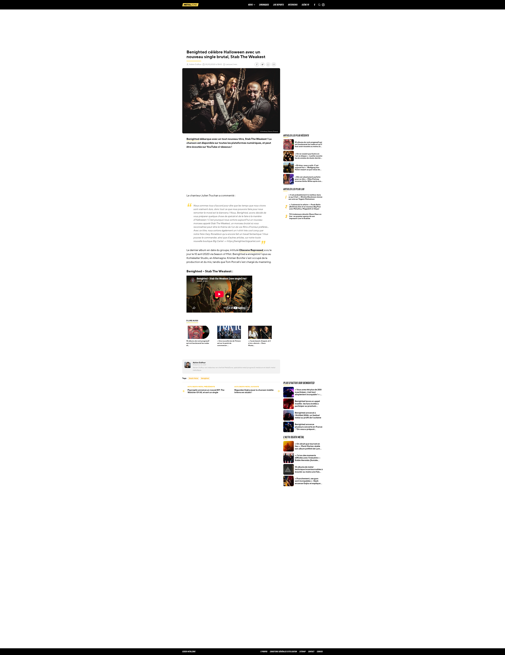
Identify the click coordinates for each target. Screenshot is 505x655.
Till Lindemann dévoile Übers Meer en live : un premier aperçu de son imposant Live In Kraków (305, 216)
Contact (311, 651)
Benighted (192, 139)
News (250, 4)
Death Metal (193, 378)
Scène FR (305, 4)
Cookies (320, 651)
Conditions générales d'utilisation (283, 651)
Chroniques (264, 4)
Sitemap (302, 651)
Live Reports (278, 4)
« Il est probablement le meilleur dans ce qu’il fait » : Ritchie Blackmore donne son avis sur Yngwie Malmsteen (305, 197)
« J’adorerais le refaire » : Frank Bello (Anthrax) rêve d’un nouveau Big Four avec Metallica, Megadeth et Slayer (305, 207)
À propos (264, 651)
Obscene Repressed (251, 250)
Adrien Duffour (195, 64)
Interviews (292, 4)
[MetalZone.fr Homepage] (190, 4)
